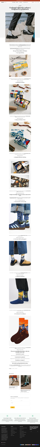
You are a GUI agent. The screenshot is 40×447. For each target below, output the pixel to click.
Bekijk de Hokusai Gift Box (20, 155)
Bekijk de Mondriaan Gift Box (20, 118)
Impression (21, 437)
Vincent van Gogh (13, 433)
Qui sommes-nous (25, 2)
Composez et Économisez (14, 432)
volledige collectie (13, 365)
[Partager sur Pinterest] (15, 368)
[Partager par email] (16, 368)
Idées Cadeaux (12, 435)
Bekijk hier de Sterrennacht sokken (20, 237)
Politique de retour (22, 433)
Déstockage (13, 2)
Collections (20, 2)
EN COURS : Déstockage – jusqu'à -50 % (20, 0)
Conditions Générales (22, 435)
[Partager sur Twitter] (13, 368)
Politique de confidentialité (20, 397)
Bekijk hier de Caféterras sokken (20, 312)
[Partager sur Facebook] (12, 368)
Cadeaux (12, 434)
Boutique (17, 2)
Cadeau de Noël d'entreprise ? (23, 432)
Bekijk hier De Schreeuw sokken (20, 349)
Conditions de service (26, 397)
